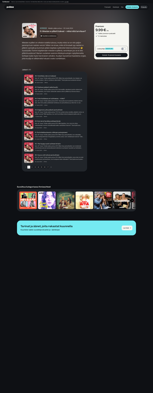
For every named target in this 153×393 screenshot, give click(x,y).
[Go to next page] (51, 167)
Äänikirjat (116, 7)
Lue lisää (66, 1)
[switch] (123, 48)
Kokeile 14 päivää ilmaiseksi (111, 55)
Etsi (122, 7)
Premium (100, 26)
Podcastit (107, 7)
